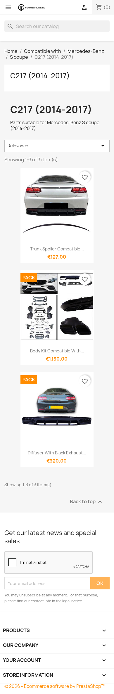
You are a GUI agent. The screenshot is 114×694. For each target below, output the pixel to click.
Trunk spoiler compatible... (57, 249)
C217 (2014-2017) (40, 76)
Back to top (86, 502)
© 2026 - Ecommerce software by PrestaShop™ (54, 686)
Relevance (57, 145)
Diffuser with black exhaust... (57, 453)
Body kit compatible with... (57, 351)
